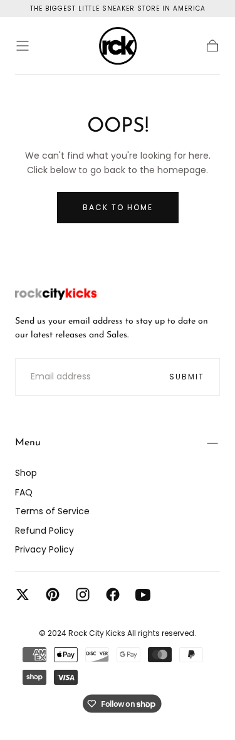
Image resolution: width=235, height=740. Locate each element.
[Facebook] (113, 594)
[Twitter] (22, 594)
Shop (26, 473)
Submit (186, 376)
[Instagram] (83, 594)
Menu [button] (28, 443)
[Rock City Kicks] (56, 294)
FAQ (24, 492)
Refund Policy (44, 530)
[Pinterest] (52, 594)
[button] (22, 45)
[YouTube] (143, 594)
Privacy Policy (44, 549)
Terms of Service (52, 511)
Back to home (118, 207)
